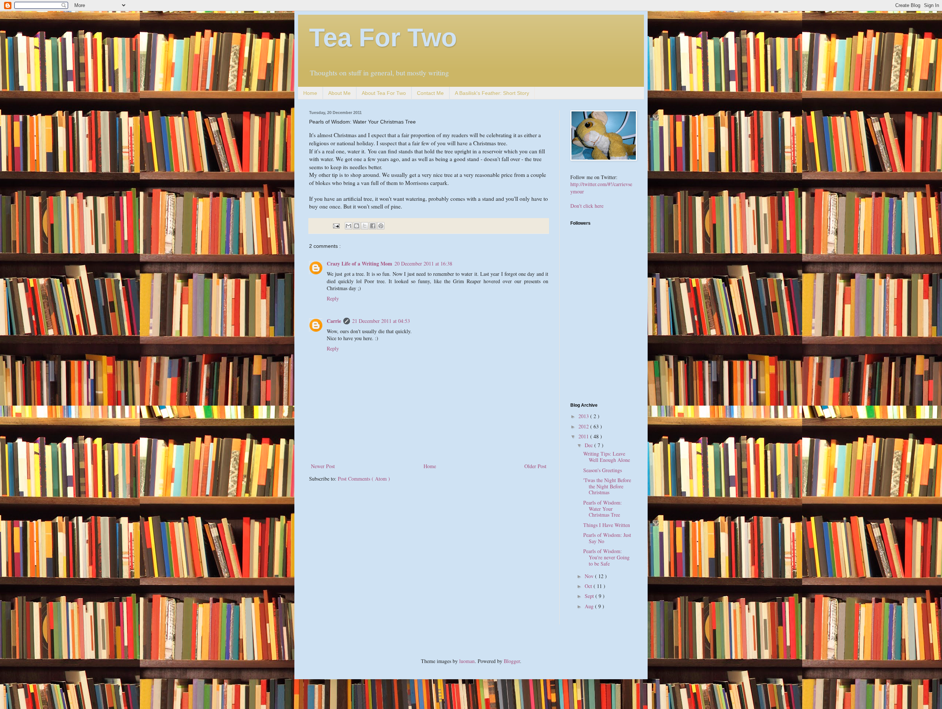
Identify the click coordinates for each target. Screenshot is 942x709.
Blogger (512, 661)
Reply (333, 298)
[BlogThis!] (356, 225)
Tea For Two (383, 37)
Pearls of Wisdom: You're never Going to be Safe (606, 557)
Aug (590, 606)
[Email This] (348, 225)
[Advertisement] (616, 344)
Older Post (535, 466)
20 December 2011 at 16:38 (423, 263)
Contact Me (430, 93)
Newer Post (323, 466)
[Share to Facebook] (372, 225)
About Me (339, 93)
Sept (590, 595)
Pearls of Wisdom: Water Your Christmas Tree (602, 509)
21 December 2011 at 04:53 (381, 320)
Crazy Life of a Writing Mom (359, 263)
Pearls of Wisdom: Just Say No (607, 538)
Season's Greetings (602, 470)
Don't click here (586, 205)
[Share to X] (364, 225)
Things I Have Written (606, 524)
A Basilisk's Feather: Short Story (492, 93)
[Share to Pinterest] (381, 225)
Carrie (334, 321)
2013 (584, 416)
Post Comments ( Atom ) (364, 478)
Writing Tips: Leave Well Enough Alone (606, 456)
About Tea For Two (384, 93)
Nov (590, 576)
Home (310, 93)
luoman (467, 661)
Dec (589, 445)
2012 (584, 426)
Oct (589, 585)
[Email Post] (335, 225)
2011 (584, 436)
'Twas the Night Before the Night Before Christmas (607, 486)
